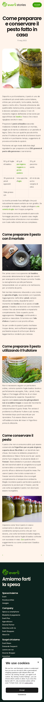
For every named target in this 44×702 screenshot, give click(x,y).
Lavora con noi (8, 650)
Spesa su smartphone (10, 612)
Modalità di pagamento (11, 615)
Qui (22, 539)
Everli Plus (6, 618)
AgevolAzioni (7, 622)
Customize (22, 694)
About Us (5, 635)
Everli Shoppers (8, 631)
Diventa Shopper (8, 653)
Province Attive (8, 600)
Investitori (6, 656)
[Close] (38, 662)
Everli (4, 597)
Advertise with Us (9, 628)
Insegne (5, 603)
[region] (22, 679)
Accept (22, 690)
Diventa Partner (8, 625)
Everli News (6, 643)
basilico (19, 117)
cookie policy (28, 683)
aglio (20, 181)
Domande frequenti (9, 646)
